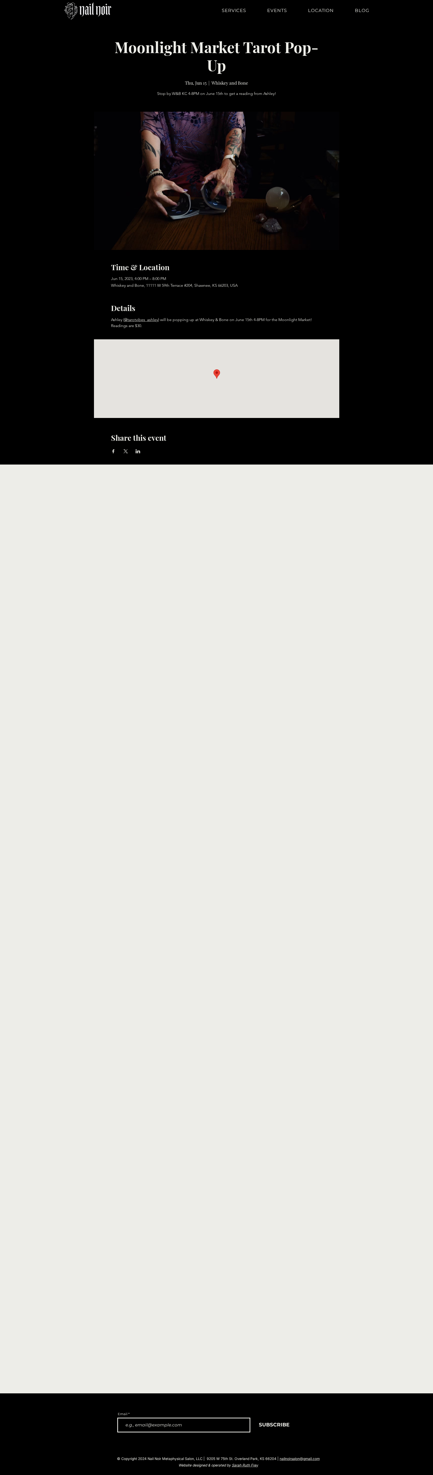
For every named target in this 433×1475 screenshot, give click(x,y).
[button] (241, 10)
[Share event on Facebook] (113, 451)
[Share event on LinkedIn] (138, 451)
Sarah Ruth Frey (245, 1465)
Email (123, 1414)
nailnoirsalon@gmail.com (300, 1458)
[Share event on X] (125, 451)
